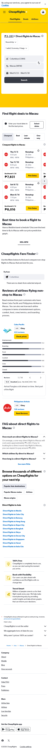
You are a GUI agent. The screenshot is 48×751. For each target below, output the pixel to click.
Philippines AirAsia (22, 402)
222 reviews (19, 332)
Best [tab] (18, 136)
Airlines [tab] (29, 492)
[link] (21, 336)
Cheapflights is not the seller (16, 626)
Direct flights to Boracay (13, 518)
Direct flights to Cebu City (13, 514)
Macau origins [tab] (9, 498)
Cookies (5, 5)
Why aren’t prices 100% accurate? (18, 635)
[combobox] (26, 277)
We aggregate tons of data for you (18, 631)
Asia (15, 645)
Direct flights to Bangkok (13, 529)
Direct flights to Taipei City (13, 525)
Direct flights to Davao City (14, 536)
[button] (45, 4)
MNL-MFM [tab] (24, 242)
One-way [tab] (39, 137)
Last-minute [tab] (27, 137)
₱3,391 (8, 36)
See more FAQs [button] (24, 464)
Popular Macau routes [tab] (13, 492)
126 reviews (19, 409)
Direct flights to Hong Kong (14, 521)
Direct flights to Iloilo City (13, 546)
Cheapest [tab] (8, 136)
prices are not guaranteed (12, 619)
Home (9, 645)
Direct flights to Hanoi (12, 543)
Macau (22, 645)
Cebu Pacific (19, 324)
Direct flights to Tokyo (12, 532)
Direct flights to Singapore (13, 539)
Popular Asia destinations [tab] (14, 486)
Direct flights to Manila (12, 511)
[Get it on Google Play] (8, 729)
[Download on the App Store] (23, 729)
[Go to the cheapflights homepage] (18, 12)
